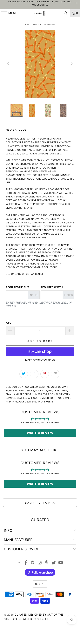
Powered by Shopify (34, 619)
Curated (21, 614)
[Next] (71, 64)
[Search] (65, 13)
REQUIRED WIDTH (52, 287)
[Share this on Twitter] (23, 374)
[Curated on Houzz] (33, 563)
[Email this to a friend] (55, 374)
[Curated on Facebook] (26, 563)
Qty (8, 323)
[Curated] (40, 13)
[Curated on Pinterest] (47, 563)
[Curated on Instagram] (40, 563)
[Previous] (9, 64)
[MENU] (2, 13)
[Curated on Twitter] (54, 563)
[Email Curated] (19, 563)
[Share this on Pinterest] (44, 374)
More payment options (40, 360)
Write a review (40, 433)
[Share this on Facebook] (34, 374)
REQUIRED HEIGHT (17, 287)
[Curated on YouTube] (60, 563)
